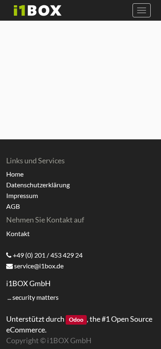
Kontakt (18, 233)
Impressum (22, 195)
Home (15, 174)
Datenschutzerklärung (38, 185)
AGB (13, 206)
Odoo (76, 319)
